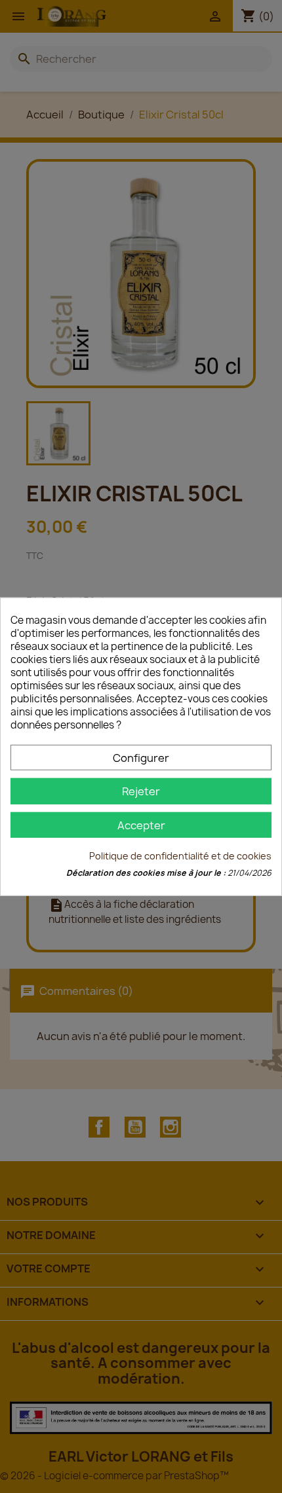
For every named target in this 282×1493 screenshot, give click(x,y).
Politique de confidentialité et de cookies (180, 856)
